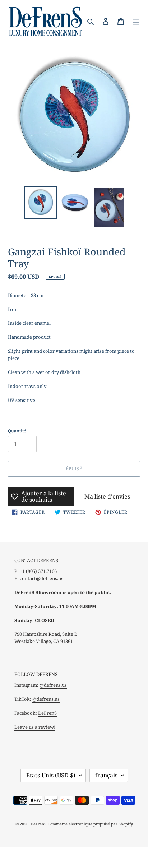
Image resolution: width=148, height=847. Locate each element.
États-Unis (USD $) (50, 775)
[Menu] (135, 20)
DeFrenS (47, 713)
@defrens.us (53, 685)
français (106, 775)
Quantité (17, 431)
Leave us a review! (34, 727)
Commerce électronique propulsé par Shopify (90, 824)
